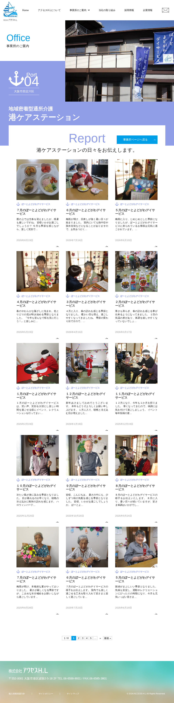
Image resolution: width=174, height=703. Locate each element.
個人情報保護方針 (17, 694)
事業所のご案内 (78, 10)
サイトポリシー (46, 694)
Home (25, 10)
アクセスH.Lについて (49, 10)
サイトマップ (73, 694)
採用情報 (129, 10)
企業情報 (147, 10)
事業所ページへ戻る (135, 139)
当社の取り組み (107, 10)
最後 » (107, 638)
